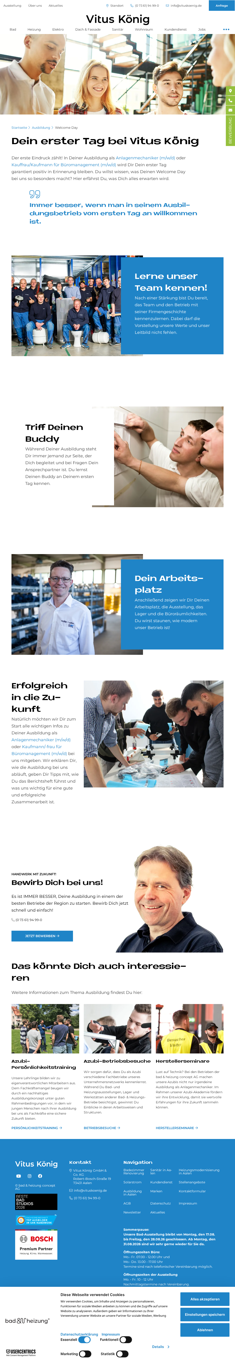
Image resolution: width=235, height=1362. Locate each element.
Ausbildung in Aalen (132, 1192)
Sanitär (117, 29)
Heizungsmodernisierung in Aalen (199, 1171)
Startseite (19, 128)
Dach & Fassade (88, 29)
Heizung (34, 29)
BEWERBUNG (230, 130)
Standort (116, 5)
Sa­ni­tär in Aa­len (161, 1171)
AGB (127, 1203)
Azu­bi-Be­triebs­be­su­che (117, 1061)
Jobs (202, 29)
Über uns (35, 5)
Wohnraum (144, 29)
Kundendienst (176, 29)
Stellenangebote (192, 1182)
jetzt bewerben (40, 936)
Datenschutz (160, 1203)
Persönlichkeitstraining (34, 1128)
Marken (156, 1191)
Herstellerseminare (175, 1128)
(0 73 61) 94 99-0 (146, 5)
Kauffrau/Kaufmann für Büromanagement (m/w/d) (63, 164)
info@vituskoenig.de (186, 5)
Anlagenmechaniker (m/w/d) (145, 157)
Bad (13, 29)
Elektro (58, 29)
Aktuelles (56, 5)
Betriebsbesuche (100, 1128)
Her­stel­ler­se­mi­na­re (183, 1061)
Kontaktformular (192, 1191)
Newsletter (132, 1212)
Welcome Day (66, 128)
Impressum (188, 1203)
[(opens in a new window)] (18, 1176)
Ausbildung (41, 128)
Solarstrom (132, 1182)
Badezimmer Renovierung (133, 1171)
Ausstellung (12, 5)
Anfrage (222, 5)
